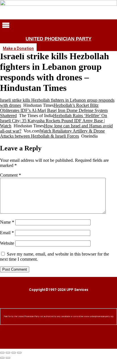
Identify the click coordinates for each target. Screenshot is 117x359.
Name (7, 222)
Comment (10, 175)
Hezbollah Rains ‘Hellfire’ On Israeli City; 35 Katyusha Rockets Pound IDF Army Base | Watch (53, 120)
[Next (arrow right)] (8, 358)
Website (7, 243)
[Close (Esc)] (19, 353)
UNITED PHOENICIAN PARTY (58, 39)
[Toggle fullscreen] (8, 353)
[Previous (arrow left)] (2, 358)
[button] (58, 25)
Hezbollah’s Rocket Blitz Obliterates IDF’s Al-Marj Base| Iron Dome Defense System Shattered (54, 110)
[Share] (13, 353)
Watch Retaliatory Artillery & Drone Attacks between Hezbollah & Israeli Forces (52, 133)
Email (7, 232)
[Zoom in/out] (2, 353)
